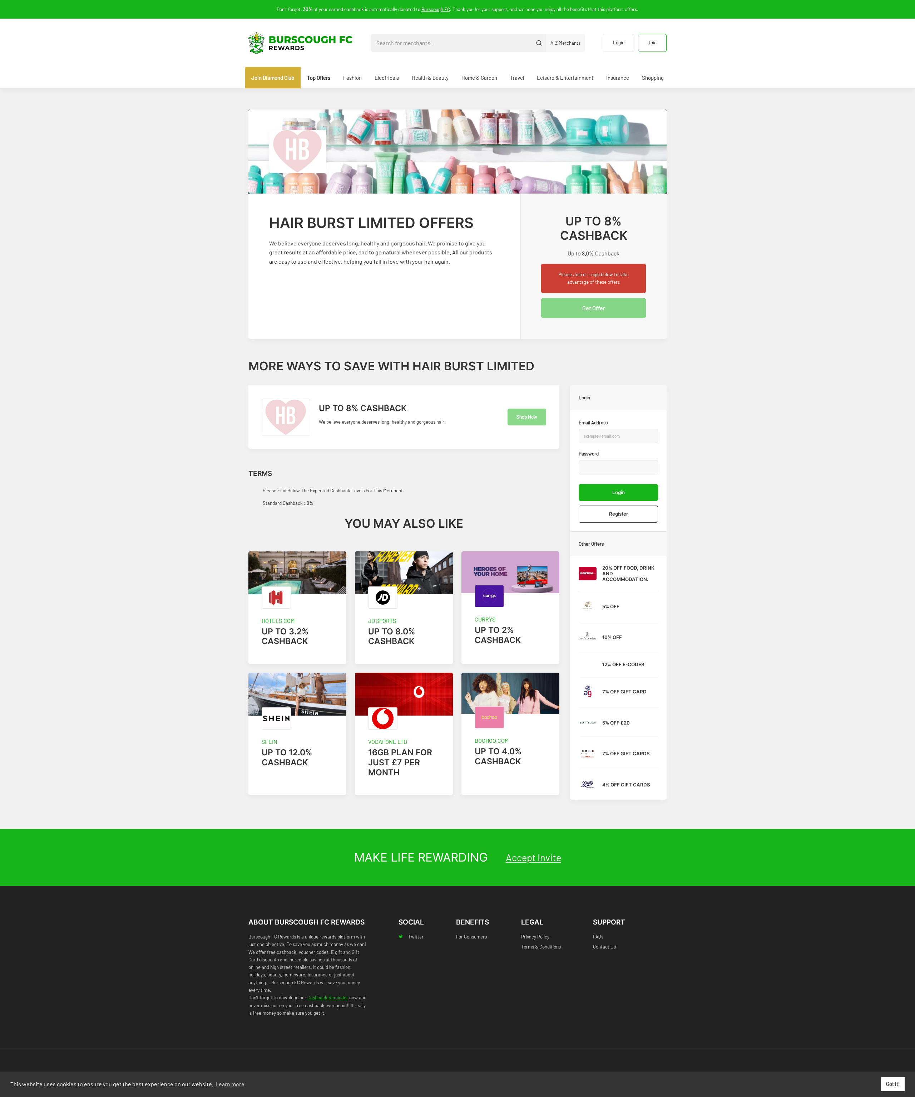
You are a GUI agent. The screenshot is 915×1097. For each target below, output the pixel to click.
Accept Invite (533, 857)
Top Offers (318, 77)
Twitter (416, 937)
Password (589, 454)
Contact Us (604, 947)
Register (618, 514)
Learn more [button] (230, 1084)
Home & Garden (479, 77)
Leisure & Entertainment (565, 77)
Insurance (617, 77)
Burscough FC (435, 9)
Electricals (387, 77)
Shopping (653, 77)
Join (652, 42)
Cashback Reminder (327, 997)
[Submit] (538, 43)
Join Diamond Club (272, 77)
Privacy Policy (535, 937)
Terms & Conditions (541, 947)
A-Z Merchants (565, 43)
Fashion (352, 77)
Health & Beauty (430, 77)
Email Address (593, 422)
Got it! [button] (893, 1084)
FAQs (598, 937)
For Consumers (471, 937)
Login (618, 42)
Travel (517, 77)
